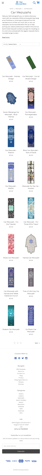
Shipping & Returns (21, 380)
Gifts (21, 413)
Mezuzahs (19, 8)
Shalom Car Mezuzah (11, 329)
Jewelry (21, 394)
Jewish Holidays (21, 400)
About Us (21, 371)
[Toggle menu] (3, 3)
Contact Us (21, 373)
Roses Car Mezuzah (11, 258)
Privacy (21, 378)
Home (11, 8)
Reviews (21, 382)
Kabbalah (21, 398)
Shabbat (21, 406)
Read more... (6, 37)
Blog (21, 375)
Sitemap (21, 384)
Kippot (21, 402)
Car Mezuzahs (28, 8)
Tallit (21, 409)
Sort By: (5, 44)
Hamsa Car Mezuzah (31, 258)
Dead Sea (21, 411)
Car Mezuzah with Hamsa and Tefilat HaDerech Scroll (11, 293)
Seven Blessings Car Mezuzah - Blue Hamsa (11, 114)
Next (36, 343)
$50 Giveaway (21, 369)
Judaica (21, 396)
